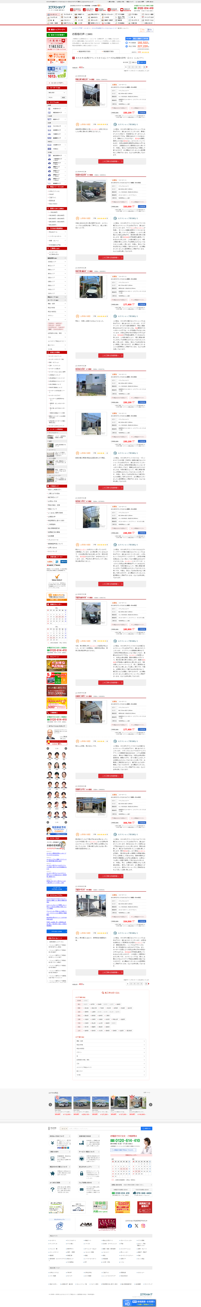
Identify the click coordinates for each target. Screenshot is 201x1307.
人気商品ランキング (54, 375)
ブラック (51, 325)
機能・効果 (51, 304)
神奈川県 (94, 1008)
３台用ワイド (57, 145)
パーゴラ (80, 20)
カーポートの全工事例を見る (54, 253)
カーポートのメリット (55, 356)
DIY (86, 1262)
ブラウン (51, 323)
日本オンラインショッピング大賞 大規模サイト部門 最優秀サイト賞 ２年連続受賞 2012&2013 (122, 1207)
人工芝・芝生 (106, 1262)
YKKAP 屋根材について (55, 387)
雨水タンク (70, 1258)
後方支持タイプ (57, 156)
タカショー (141, 1272)
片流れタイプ (57, 109)
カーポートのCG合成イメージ (57, 391)
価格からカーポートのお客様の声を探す (57, 417)
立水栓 (107, 17)
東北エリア (51, 266)
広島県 (86, 1023)
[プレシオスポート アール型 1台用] (63, 1105)
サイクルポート (66, 14)
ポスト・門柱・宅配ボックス (121, 17)
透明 (50, 329)
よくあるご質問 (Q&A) (55, 513)
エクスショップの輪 (57, 703)
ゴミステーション (148, 20)
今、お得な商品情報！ (57, 665)
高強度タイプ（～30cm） (57, 163)
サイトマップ (52, 551)
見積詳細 (142, 112)
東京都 (86, 1008)
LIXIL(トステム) (54, 1272)
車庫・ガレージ (54, 241)
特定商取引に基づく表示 (56, 520)
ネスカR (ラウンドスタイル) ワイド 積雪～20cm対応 (126, 182)
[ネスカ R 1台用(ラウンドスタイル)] (137, 1105)
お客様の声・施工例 (67, 1284)
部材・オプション (54, 362)
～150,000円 (53, 212)
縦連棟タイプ (57, 138)
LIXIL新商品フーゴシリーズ (56, 378)
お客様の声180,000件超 (125, 9)
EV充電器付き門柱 (55, 245)
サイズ (133, 228)
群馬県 (116, 1008)
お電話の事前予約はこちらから (123, 1150)
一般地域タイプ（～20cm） (57, 160)
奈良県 (108, 1019)
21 (144, 67)
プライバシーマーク (59, 1226)
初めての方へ (53, 1284)
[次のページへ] (147, 66)
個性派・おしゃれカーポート (57, 404)
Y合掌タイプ (57, 134)
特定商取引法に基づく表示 (109, 1284)
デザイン (50, 315)
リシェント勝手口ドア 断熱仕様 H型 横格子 (57, 966)
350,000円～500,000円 (56, 221)
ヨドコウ (69, 1276)
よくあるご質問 (140, 1)
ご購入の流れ (111, 1)
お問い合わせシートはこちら (142, 1195)
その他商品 (121, 23)
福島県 (118, 1004)
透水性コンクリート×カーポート (93, 23)
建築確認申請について (55, 543)
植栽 (86, 1255)
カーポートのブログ (54, 395)
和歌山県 (115, 1019)
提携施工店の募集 (54, 532)
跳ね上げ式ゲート (93, 14)
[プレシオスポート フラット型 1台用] (100, 1105)
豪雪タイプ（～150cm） (57, 175)
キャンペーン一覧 (82, 1284)
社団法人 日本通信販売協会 (86, 1224)
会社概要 (51, 536)
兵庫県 (93, 1019)
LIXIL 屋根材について (55, 384)
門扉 (80, 17)
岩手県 (92, 1004)
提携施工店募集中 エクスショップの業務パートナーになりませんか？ (144, 1207)
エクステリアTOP (77, 28)
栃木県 (130, 1008)
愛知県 (86, 1015)
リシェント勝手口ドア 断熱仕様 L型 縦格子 (57, 951)
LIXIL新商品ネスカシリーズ (56, 381)
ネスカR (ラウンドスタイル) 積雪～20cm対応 (124, 87)
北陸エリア (51, 277)
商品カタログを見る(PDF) (119, 108)
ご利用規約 (51, 524)
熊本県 (93, 1030)
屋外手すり (93, 17)
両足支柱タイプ (57, 113)
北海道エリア (52, 262)
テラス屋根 (121, 14)
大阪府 (86, 1019)
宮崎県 (115, 1030)
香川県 (86, 1027)
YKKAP (51, 194)
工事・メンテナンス (54, 365)
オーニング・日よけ (148, 17)
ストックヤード (134, 20)
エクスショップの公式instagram (143, 1226)
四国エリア (51, 285)
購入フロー (51, 345)
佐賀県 (122, 1030)
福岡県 (86, 1030)
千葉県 (102, 1008)
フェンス (51, 467)
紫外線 (137, 138)
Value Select (53, 204)
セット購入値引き (57, 690)
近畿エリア (51, 281)
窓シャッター (93, 20)
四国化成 (52, 200)
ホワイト (58, 323)
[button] (66, 748)
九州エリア (51, 293)
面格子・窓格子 (107, 20)
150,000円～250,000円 (56, 215)
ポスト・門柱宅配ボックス (141, 1244)
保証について (130, 1)
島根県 (108, 1023)
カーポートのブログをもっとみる (57, 888)
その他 (50, 349)
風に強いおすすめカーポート (57, 409)
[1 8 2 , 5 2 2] (57, 46)
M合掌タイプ (57, 130)
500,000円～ (53, 225)
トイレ (122, 1262)
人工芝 (80, 23)
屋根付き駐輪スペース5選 (57, 413)
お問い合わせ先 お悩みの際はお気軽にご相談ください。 (131, 1185)
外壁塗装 (105, 1258)
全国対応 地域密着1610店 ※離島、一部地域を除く (57, 72)
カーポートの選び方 (54, 368)
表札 (134, 17)
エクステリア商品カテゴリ (56, 341)
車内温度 (126, 237)
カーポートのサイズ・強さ (56, 359)
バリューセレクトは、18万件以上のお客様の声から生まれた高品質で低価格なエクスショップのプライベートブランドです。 (57, 585)
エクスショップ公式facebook (130, 1226)
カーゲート (52, 450)
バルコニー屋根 (148, 14)
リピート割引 (94, 1284)
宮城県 (99, 1004)
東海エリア (51, 273)
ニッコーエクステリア (109, 1276)
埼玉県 (109, 1008)
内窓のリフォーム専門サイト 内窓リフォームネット (100, 1207)
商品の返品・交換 (54, 505)
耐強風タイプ (57, 183)
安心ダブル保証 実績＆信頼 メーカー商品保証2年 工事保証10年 (57, 58)
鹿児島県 (129, 1030)
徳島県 (108, 1027)
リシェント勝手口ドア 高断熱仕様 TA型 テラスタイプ (57, 976)
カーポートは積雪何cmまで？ (57, 399)
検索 (63, 97)
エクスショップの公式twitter (136, 1226)
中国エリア (51, 289)
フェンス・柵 (66, 17)
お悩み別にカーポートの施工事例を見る (57, 421)
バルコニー (66, 20)
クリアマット (52, 327)
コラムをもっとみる (56, 931)
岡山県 (93, 1023)
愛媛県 (93, 1027)
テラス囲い (134, 14)
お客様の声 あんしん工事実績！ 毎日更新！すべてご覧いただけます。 (57, 44)
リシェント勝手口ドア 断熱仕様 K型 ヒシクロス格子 (57, 956)
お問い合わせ (149, 1)
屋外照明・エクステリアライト (57, 1259)
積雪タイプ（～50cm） (57, 167)
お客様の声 (51, 516)
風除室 (121, 20)
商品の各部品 (52, 311)
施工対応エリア (53, 497)
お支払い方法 (120, 1)
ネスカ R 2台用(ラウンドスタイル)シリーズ (104, 28)
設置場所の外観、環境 (55, 333)
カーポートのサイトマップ (56, 425)
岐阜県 (100, 1015)
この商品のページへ (138, 108)
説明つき (142, 62)
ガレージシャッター (107, 14)
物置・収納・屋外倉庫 (53, 20)
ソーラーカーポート (55, 236)
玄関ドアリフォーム (66, 23)
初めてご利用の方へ (54, 489)
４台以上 (57, 149)
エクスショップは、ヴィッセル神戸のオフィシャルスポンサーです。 (107, 1224)
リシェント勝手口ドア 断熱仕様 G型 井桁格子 (57, 971)
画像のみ (134, 62)
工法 (49, 337)
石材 (139, 1255)
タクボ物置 (88, 1276)
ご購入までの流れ (54, 493)
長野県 (86, 1012)
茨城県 (123, 1008)
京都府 (100, 1019)
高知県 (100, 1027)
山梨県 (93, 1012)
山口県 (100, 1023)
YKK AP (69, 1272)
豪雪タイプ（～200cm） (57, 179)
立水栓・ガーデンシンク (110, 1243)
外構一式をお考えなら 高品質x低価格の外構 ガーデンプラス (56, 1207)
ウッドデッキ (53, 17)
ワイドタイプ (57, 126)
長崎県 (108, 1030)
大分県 (100, 1030)
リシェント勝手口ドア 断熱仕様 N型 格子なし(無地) (57, 946)
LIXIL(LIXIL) (88, 1272)
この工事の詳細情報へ (110, 161)
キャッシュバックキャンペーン (57, 678)
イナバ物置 (53, 1276)
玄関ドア (123, 1258)
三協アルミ (52, 197)
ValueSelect (124, 1276)
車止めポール (53, 232)
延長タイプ (57, 119)
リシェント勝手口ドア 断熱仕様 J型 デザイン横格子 (57, 961)
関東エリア (51, 269)
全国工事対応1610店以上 (88, 9)
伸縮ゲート (80, 14)
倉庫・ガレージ (142, 1249)
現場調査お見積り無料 (100, 9)
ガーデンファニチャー (127, 1255)
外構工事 (134, 23)
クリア (58, 325)
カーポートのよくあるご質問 (57, 372)
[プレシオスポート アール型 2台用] (81, 1105)
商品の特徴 (51, 308)
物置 (50, 441)
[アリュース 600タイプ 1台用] (119, 1105)
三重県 (108, 1015)
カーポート (53, 14)
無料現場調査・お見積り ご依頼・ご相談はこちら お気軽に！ (139, 1303)
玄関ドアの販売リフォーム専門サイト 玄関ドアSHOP (78, 1207)
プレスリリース (53, 540)
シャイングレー (58, 329)
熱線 (136, 328)
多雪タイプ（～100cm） (57, 171)
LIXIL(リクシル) (54, 191)
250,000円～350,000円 (56, 218)
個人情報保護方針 (54, 528)
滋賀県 (123, 1019)
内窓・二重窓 (53, 23)
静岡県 (93, 1015)
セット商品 (107, 23)
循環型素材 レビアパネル (56, 942)
